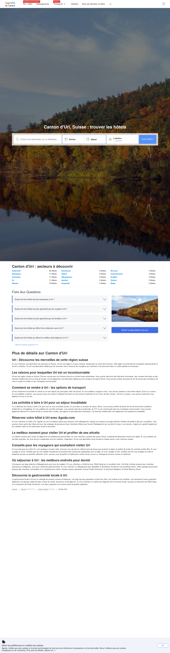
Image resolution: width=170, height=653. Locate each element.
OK (163, 645)
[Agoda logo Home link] (10, 4)
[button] (60, 299)
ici (55, 650)
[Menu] (109, 4)
